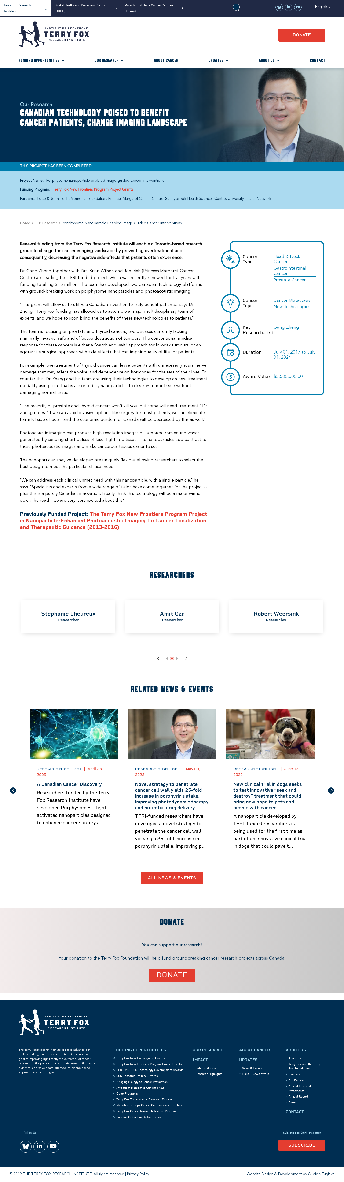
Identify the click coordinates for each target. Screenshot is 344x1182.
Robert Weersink (276, 613)
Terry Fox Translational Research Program (144, 1099)
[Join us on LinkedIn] (288, 7)
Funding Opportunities (39, 60)
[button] (323, 7)
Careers (294, 1102)
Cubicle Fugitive (321, 1174)
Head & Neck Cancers (287, 259)
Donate (302, 34)
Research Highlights (208, 1074)
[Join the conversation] (279, 7)
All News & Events (172, 877)
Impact (200, 1060)
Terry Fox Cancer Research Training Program (146, 1111)
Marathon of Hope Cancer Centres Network (148, 8)
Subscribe (301, 1145)
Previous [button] (158, 658)
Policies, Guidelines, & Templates (138, 1117)
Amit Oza (172, 613)
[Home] (54, 46)
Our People (296, 1080)
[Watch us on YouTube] (298, 7)
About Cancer (166, 60)
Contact (317, 60)
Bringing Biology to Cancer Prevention (142, 1082)
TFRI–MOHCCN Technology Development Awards (149, 1070)
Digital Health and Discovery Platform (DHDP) (81, 8)
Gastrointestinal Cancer (290, 271)
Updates (216, 60)
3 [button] (177, 658)
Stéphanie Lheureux (68, 613)
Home (25, 223)
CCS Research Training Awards (137, 1075)
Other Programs (127, 1093)
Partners (294, 1074)
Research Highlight (59, 769)
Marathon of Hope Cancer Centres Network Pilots (149, 1105)
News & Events (252, 1068)
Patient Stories (205, 1068)
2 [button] (172, 658)
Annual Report (298, 1096)
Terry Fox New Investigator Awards (140, 1058)
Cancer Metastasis (292, 300)
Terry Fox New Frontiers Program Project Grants (93, 190)
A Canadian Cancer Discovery (69, 784)
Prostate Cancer (290, 280)
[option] (68, 616)
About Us (267, 60)
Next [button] (186, 658)
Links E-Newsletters (255, 1074)
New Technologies (292, 307)
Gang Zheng (286, 327)
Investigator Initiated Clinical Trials (140, 1087)
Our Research (107, 60)
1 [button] (167, 658)
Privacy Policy (138, 1174)
